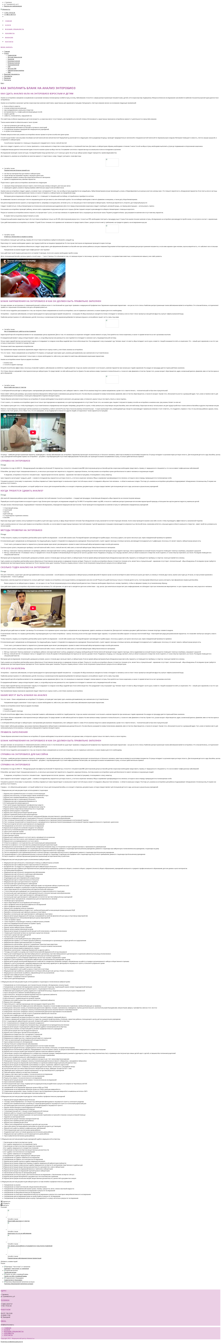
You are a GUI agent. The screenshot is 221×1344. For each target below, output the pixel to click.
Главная (7, 51)
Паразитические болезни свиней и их (17, 170)
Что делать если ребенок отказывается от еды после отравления (30, 1246)
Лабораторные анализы (16, 70)
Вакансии (7, 78)
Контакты (7, 80)
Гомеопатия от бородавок (13, 1280)
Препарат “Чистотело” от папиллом (16, 1268)
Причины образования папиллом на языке (18, 1284)
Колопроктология (14, 61)
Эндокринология (13, 65)
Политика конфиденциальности (12, 1342)
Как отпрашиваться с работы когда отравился (20, 331)
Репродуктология (14, 63)
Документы (8, 76)
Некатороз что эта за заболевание (19, 1233)
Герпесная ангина (10, 1272)
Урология (11, 59)
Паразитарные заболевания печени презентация (24, 1258)
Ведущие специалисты (12, 74)
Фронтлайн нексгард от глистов (15, 387)
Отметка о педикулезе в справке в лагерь (18, 237)
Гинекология (12, 55)
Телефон (5, 1300)
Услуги (6, 53)
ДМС (9, 72)
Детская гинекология (15, 57)
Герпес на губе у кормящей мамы (15, 1276)
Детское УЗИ (12, 69)
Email (3, 1321)
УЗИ (9, 67)
